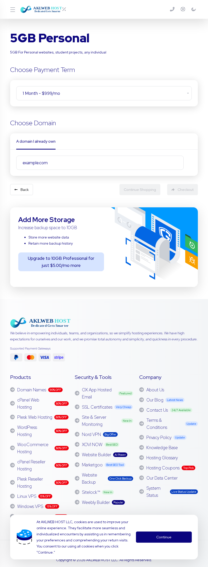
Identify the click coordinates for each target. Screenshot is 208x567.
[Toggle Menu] (12, 9)
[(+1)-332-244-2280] (173, 9)
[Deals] (66, 9)
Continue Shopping (140, 189)
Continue (163, 537)
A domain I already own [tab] (36, 141)
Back (25, 189)
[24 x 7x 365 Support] (184, 9)
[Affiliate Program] (193, 9)
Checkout (186, 189)
